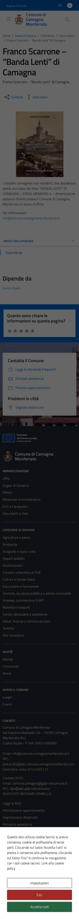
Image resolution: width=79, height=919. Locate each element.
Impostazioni (39, 883)
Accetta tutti (39, 906)
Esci (39, 894)
